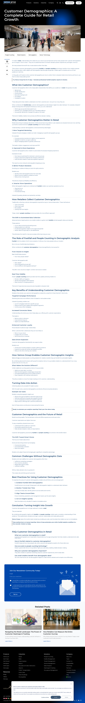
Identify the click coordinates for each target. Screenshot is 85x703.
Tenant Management (49, 661)
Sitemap (5, 679)
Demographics (33, 55)
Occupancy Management (51, 670)
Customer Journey (36, 627)
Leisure (21, 663)
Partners (68, 668)
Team (67, 659)
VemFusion (6, 665)
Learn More (8, 641)
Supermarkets (22, 661)
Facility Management (49, 659)
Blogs (4, 674)
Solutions (36, 2)
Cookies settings (45, 697)
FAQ (67, 674)
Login (78, 2)
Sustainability (69, 663)
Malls (20, 659)
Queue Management (49, 663)
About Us (68, 656)
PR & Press (69, 665)
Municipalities (22, 677)
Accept (55, 697)
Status (69, 677)
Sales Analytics (48, 665)
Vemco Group (15, 358)
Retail (20, 656)
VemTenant (6, 661)
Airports (21, 668)
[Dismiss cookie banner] (71, 684)
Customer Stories (71, 670)
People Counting (9, 55)
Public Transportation (24, 670)
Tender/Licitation (70, 672)
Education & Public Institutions (27, 665)
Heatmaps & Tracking (49, 668)
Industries (43, 2)
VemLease (6, 668)
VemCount (6, 656)
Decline (66, 697)
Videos (5, 676)
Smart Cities (22, 672)
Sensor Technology (45, 55)
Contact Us (69, 661)
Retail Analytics (21, 55)
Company (51, 2)
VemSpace (6, 663)
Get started (70, 2)
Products (28, 2)
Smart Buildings (23, 674)
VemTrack (6, 659)
